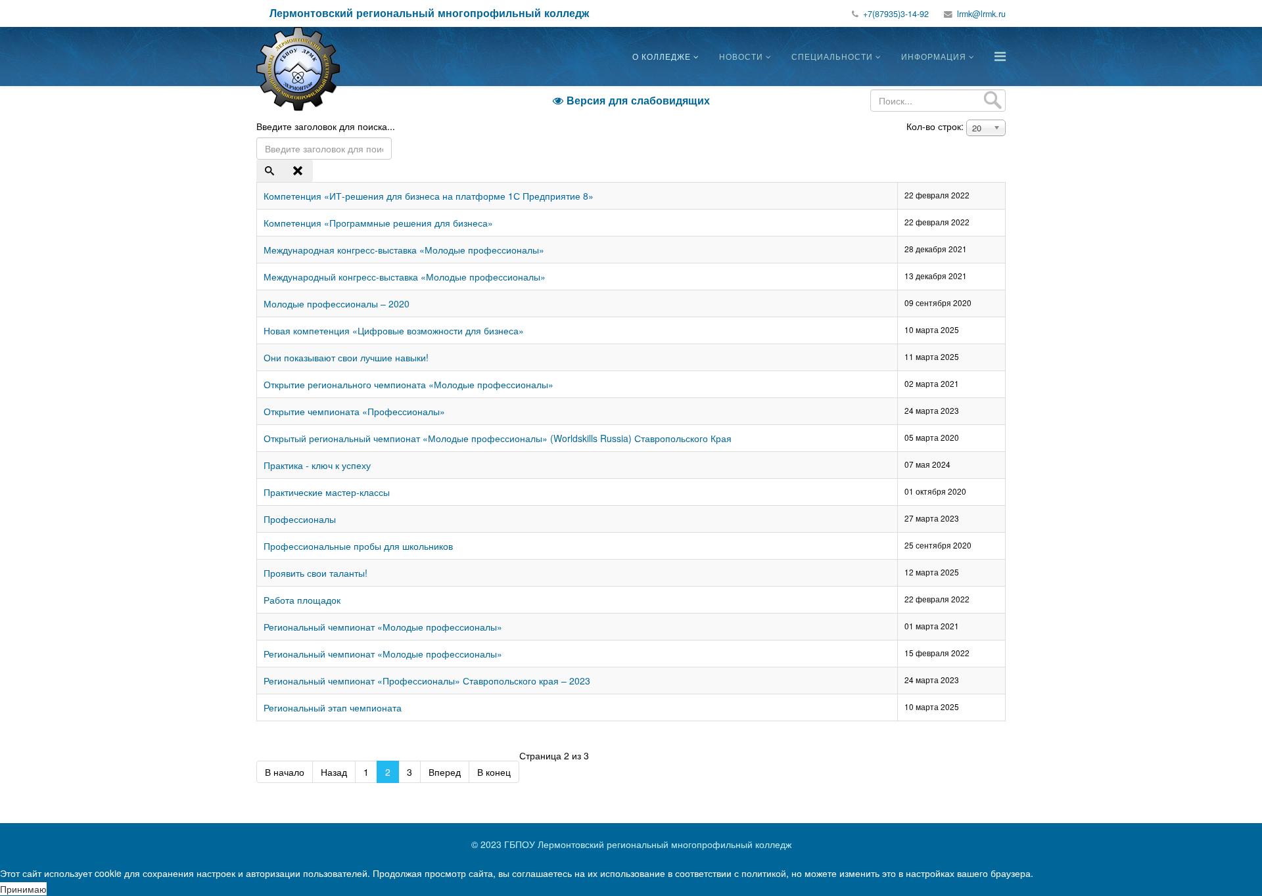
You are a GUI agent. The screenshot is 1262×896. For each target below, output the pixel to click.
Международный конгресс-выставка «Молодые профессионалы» (405, 276)
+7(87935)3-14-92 (896, 14)
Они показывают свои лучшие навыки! (346, 357)
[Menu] (1000, 55)
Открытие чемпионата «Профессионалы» (354, 411)
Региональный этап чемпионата (333, 707)
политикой (763, 873)
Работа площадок (302, 599)
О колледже (661, 56)
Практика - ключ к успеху (317, 465)
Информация (933, 56)
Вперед (445, 771)
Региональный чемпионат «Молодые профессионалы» (383, 626)
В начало (284, 771)
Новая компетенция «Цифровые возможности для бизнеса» (394, 330)
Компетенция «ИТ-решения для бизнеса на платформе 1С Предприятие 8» (429, 195)
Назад (334, 771)
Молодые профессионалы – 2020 (336, 303)
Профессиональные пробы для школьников (358, 545)
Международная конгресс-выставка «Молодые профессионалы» (404, 249)
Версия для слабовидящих (631, 100)
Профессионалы (300, 519)
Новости (741, 56)
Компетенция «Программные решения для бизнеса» (378, 222)
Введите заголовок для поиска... (327, 126)
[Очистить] (299, 171)
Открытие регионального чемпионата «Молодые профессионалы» (408, 384)
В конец (494, 771)
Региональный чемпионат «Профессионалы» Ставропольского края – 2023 (427, 680)
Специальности (832, 56)
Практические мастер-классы (327, 492)
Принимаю (23, 888)
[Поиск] (270, 171)
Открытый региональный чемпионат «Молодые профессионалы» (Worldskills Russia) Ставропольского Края (498, 438)
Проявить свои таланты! (315, 572)
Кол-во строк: (935, 126)
